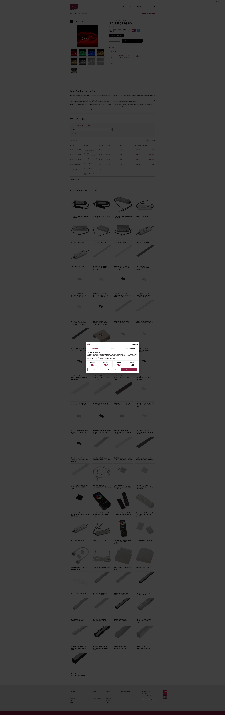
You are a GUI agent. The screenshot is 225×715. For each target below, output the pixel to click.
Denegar (95, 369)
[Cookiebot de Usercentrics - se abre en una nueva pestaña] (132, 344)
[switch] (106, 365)
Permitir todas (129, 369)
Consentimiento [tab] (95, 348)
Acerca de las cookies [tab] (130, 348)
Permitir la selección (112, 369)
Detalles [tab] (112, 348)
